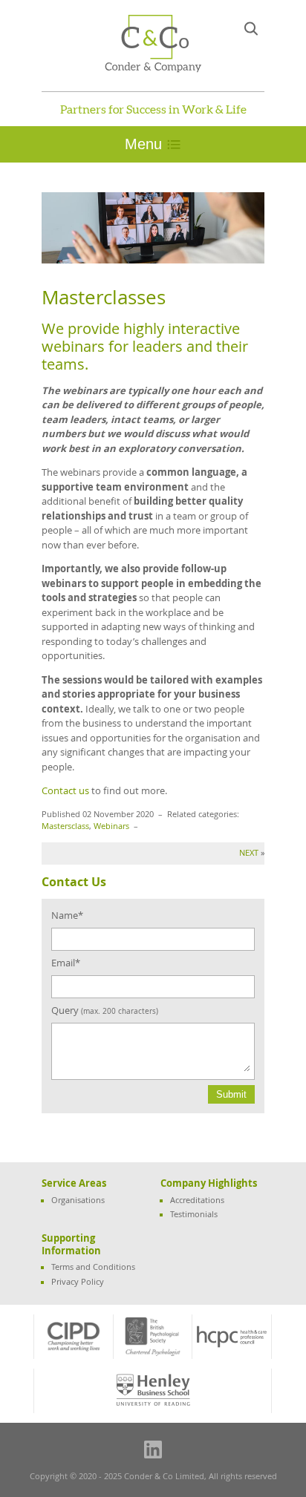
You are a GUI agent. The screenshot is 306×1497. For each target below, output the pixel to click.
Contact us (65, 790)
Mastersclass (65, 825)
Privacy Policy (77, 1282)
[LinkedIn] (153, 1449)
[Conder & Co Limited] (153, 44)
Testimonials (194, 1214)
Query (104, 1010)
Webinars (111, 825)
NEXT (248, 852)
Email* (65, 962)
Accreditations (197, 1200)
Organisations (78, 1200)
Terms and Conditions (93, 1267)
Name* (67, 915)
